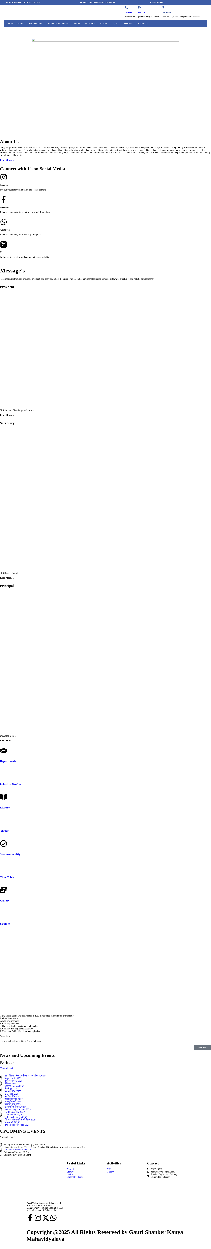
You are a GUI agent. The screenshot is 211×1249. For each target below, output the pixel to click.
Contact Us (143, 23)
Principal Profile (10, 784)
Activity (103, 23)
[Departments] (3, 750)
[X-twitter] (45, 1217)
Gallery (4, 900)
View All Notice (7, 1068)
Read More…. (7, 160)
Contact (5, 923)
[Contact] (3, 913)
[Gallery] (3, 890)
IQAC (116, 23)
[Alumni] (3, 820)
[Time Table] (3, 866)
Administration (35, 23)
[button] (20, 24)
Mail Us (141, 12)
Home (10, 23)
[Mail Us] (139, 7)
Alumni (76, 23)
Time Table (7, 877)
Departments (8, 761)
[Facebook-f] (30, 1217)
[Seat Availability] (3, 843)
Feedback (128, 23)
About (20, 23)
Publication (89, 23)
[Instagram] (37, 1217)
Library (5, 807)
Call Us (128, 12)
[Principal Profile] (3, 773)
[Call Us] (126, 7)
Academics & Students (57, 23)
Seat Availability (10, 854)
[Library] (3, 797)
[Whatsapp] (53, 1217)
